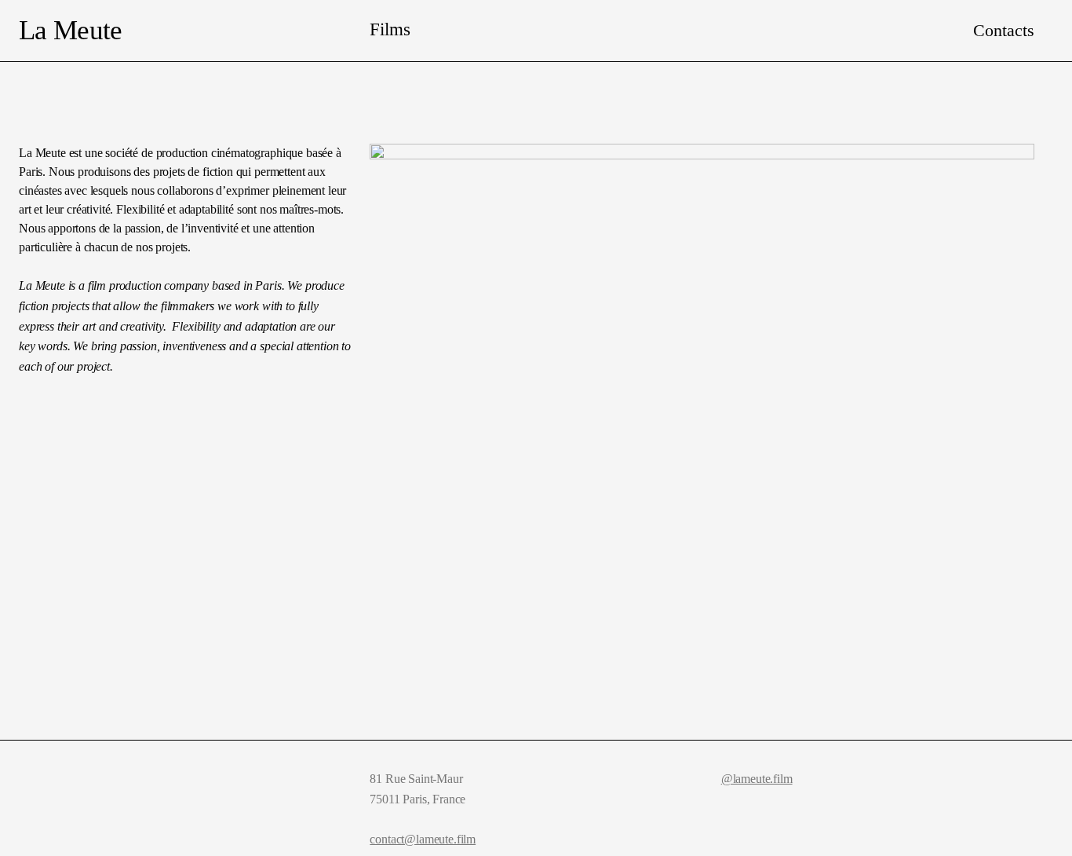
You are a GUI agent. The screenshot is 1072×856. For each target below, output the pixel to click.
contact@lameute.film (423, 839)
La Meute (70, 30)
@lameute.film (757, 778)
